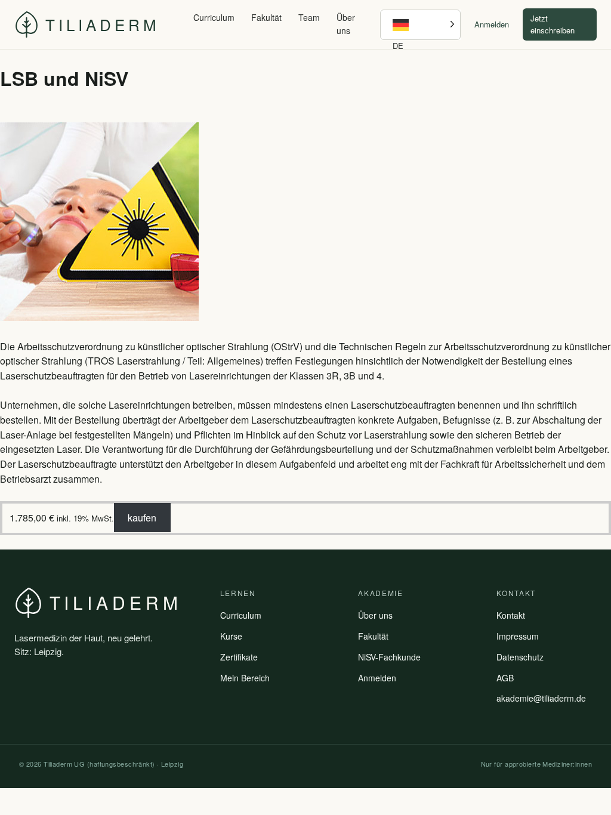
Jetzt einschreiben (552, 24)
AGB (505, 678)
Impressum (517, 636)
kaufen (142, 517)
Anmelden (492, 24)
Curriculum (213, 17)
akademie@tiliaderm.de (541, 698)
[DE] (420, 25)
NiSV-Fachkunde (389, 657)
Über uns (346, 23)
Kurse (231, 636)
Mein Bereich (245, 678)
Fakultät (266, 17)
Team (309, 17)
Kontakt (510, 615)
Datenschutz (520, 657)
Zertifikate (239, 657)
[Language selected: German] (420, 25)
